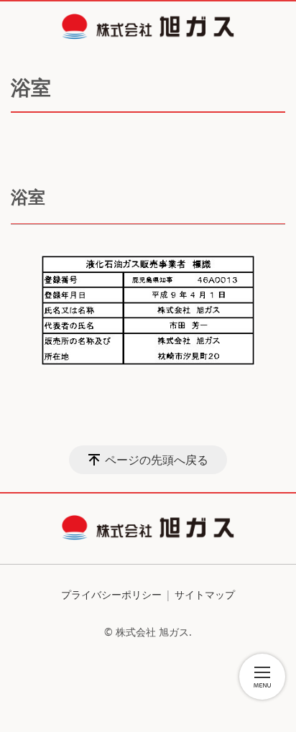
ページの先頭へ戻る (156, 460)
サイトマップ (205, 594)
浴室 (28, 196)
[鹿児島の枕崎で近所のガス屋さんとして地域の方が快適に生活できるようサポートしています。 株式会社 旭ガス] (148, 27)
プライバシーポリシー (111, 594)
